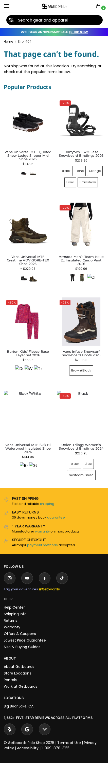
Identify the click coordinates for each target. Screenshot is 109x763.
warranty (42, 523)
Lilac (85, 456)
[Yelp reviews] (9, 721)
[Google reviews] (27, 721)
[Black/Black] (23, 274)
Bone (77, 169)
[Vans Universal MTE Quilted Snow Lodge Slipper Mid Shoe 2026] (28, 122)
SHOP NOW (79, 32)
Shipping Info (15, 606)
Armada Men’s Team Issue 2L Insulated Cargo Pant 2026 (78, 256)
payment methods (42, 537)
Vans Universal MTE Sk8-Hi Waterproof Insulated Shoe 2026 (27, 440)
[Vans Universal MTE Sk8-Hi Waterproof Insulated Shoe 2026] (27, 408)
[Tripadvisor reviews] (44, 721)
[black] (69, 274)
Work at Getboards (20, 678)
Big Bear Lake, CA (18, 698)
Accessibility (28, 740)
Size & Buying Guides (22, 639)
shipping (47, 496)
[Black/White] (23, 459)
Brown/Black (78, 365)
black (63, 169)
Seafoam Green (78, 467)
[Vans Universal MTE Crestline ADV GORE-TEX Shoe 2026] (27, 224)
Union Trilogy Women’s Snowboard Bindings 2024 (78, 438)
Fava (67, 180)
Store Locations (17, 665)
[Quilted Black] (24, 173)
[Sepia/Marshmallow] (32, 459)
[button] (99, 6)
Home (8, 41)
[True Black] (37, 364)
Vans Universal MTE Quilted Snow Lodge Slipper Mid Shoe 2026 (28, 155)
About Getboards (19, 659)
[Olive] (79, 274)
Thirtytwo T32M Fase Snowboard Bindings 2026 (78, 151)
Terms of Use (69, 735)
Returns (10, 612)
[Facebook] (44, 570)
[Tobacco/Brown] (32, 274)
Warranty (12, 619)
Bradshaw (85, 180)
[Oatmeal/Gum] (33, 173)
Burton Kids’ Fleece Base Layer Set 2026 (27, 347)
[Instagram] (9, 570)
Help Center (14, 599)
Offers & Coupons (20, 626)
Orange (92, 169)
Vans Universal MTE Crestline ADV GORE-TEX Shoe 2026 (27, 256)
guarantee (56, 509)
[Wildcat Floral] (28, 364)
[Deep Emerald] (18, 364)
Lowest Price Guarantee (25, 632)
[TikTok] (62, 570)
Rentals (10, 672)
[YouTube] (27, 570)
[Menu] (11, 6)
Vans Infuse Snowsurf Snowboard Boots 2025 (78, 347)
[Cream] (88, 274)
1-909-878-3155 (55, 740)
